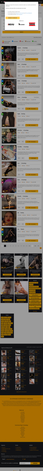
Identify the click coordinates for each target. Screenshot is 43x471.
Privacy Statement (28, 13)
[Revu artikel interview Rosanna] (10, 24)
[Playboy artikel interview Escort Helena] (21, 24)
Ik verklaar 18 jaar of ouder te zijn (14, 11)
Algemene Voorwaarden (20, 13)
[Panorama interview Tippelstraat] (32, 24)
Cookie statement (19, 14)
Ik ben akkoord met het (15, 14)
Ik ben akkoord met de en (20, 13)
